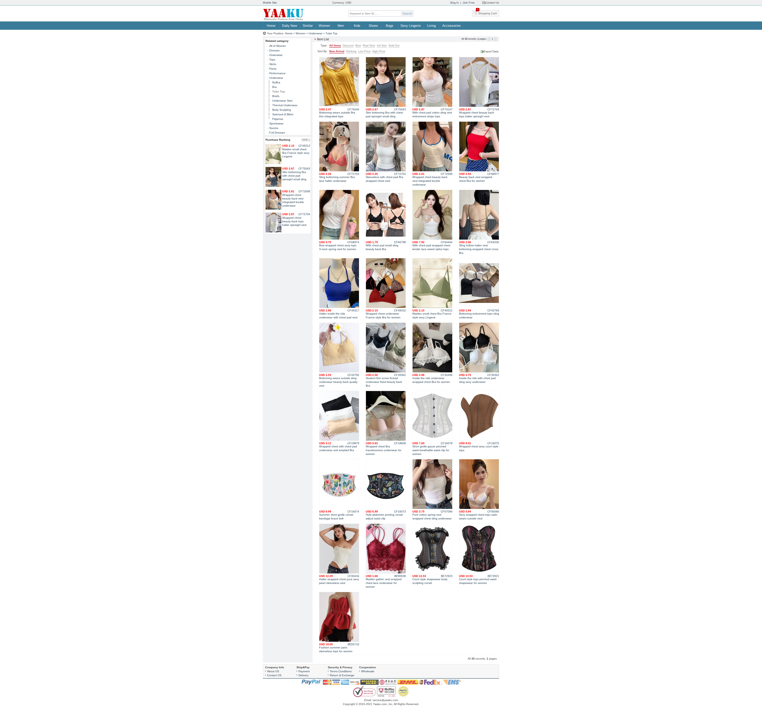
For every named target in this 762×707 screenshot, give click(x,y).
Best (358, 45)
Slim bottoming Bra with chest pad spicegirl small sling (386, 113)
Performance (277, 73)
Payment (304, 671)
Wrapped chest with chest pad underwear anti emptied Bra (339, 447)
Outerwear (276, 55)
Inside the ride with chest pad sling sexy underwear (479, 378)
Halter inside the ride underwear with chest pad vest (339, 314)
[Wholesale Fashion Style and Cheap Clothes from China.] (283, 19)
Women (324, 26)
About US (273, 671)
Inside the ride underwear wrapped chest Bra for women (432, 378)
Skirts (272, 64)
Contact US (274, 675)
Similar (308, 26)
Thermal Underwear (284, 105)
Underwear (315, 33)
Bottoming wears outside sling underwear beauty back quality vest (339, 380)
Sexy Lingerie (410, 26)
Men (341, 26)
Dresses (274, 50)
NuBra (276, 82)
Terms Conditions (341, 671)
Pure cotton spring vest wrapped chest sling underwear (432, 515)
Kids (357, 26)
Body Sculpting (281, 109)
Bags (389, 26)
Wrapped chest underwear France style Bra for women (386, 314)
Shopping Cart (486, 12)
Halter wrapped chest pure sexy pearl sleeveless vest (339, 579)
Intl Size (382, 45)
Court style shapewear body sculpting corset (432, 579)
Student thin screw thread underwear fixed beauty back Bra (386, 380)
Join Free (469, 2)
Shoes (373, 26)
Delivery (303, 675)
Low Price (364, 51)
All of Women (277, 45)
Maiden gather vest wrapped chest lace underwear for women (386, 581)
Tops (272, 59)
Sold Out (394, 45)
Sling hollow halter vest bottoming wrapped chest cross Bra (479, 247)
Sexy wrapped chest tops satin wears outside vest (479, 515)
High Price (378, 51)
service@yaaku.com (385, 700)
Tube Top (331, 33)
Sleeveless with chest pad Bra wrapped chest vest (386, 177)
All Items (335, 45)
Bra (274, 87)
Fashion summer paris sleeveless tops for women (339, 648)
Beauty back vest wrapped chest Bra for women (479, 177)
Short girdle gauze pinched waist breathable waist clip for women (432, 449)
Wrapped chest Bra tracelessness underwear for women (386, 449)
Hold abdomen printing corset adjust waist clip (386, 515)
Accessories (451, 26)
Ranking (351, 51)
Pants (272, 68)
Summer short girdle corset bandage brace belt (339, 515)
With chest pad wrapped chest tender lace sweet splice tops (432, 246)
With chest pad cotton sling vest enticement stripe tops (432, 113)
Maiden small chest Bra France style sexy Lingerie (432, 314)
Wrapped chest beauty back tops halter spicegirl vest (479, 113)
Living (431, 26)
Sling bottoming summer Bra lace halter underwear (339, 177)
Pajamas (277, 118)
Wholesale (367, 671)
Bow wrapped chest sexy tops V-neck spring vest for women (339, 246)
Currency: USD (341, 2)
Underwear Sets (282, 100)
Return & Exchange (342, 675)
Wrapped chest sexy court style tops (479, 447)
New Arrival (336, 51)
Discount (348, 45)
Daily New (289, 26)
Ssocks (273, 128)
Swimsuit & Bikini (282, 114)
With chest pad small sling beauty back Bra (386, 246)
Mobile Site (270, 2)
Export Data (491, 51)
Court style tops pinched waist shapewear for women (479, 579)
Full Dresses (277, 132)
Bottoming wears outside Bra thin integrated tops (339, 113)
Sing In (454, 2)
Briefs (275, 96)
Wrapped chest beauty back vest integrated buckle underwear (432, 179)
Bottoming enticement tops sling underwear (479, 314)
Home (271, 26)
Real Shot (369, 45)
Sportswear (276, 123)
